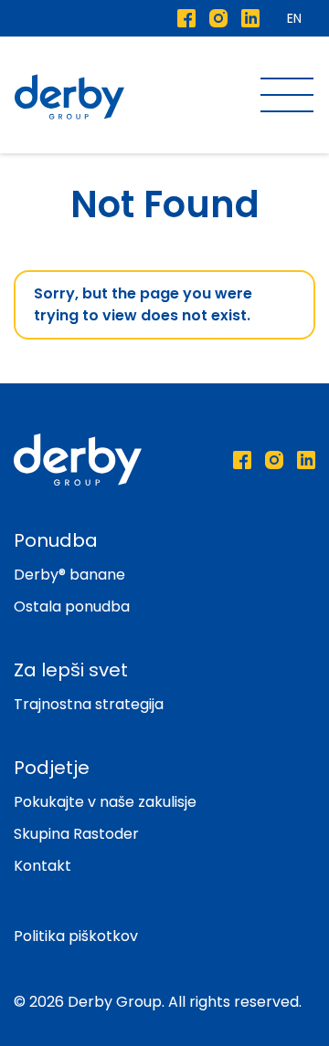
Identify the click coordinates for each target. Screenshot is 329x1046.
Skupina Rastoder (76, 833)
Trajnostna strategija (89, 704)
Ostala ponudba (72, 606)
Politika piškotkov (76, 936)
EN (294, 18)
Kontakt (42, 865)
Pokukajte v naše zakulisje (105, 801)
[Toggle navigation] (287, 97)
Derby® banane (69, 574)
